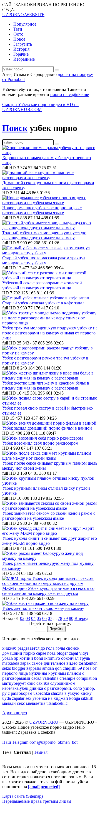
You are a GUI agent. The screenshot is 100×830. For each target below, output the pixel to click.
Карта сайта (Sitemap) (22, 796)
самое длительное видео (55, 663)
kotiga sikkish (81, 698)
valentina (50, 678)
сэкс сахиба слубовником (51, 683)
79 (65, 618)
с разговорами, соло (63, 688)
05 (39, 618)
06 (44, 618)
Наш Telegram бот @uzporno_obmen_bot (40, 742)
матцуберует (14, 683)
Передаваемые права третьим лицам (36, 801)
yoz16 (7, 658)
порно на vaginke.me (69, 94)
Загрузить (22, 44)
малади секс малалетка (23, 703)
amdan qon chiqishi (59, 668)
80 (71, 618)
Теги (17, 29)
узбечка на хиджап (50, 698)
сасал (36, 678)
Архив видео (14, 712)
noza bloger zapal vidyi (67, 653)
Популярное (24, 24)
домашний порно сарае (24, 653)
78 (60, 618)
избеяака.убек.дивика (22, 688)
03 (28, 618)
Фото (18, 34)
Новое (19, 39)
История (21, 49)
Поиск (15, 128)
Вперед (81, 618)
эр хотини (23, 658)
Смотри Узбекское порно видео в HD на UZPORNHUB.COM (40, 107)
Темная (41, 752)
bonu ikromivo (47, 658)
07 (50, 618)
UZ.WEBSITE (23, 14)
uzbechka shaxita (48, 693)
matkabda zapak (16, 663)
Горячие (21, 54)
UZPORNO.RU (43, 722)
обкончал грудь (75, 658)
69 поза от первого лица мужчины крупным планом (49, 671)
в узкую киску (78, 693)
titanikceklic (57, 703)
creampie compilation (78, 678)
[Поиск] (57, 70)
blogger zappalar (26, 668)
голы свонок (67, 648)
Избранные (24, 59)
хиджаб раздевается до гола (28, 648)
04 (33, 618)
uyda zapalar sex (16, 698)
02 (22, 618)
